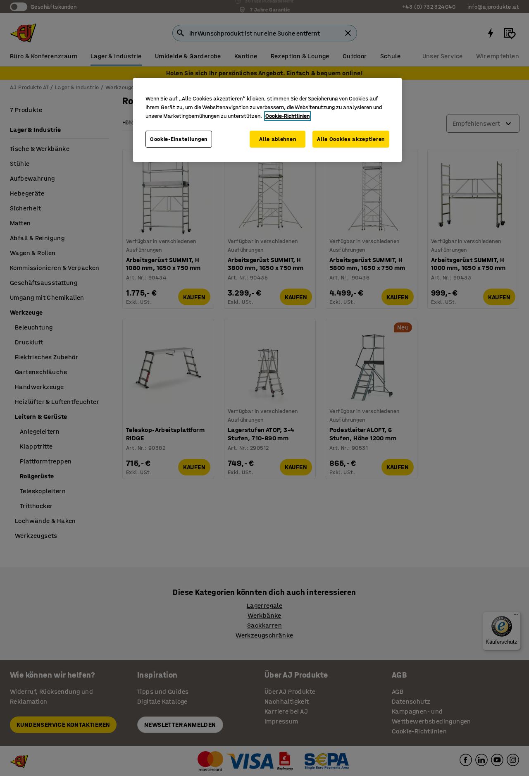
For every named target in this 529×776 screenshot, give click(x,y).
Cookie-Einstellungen (178, 139)
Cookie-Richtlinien (287, 115)
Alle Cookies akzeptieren (351, 139)
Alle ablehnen (277, 139)
